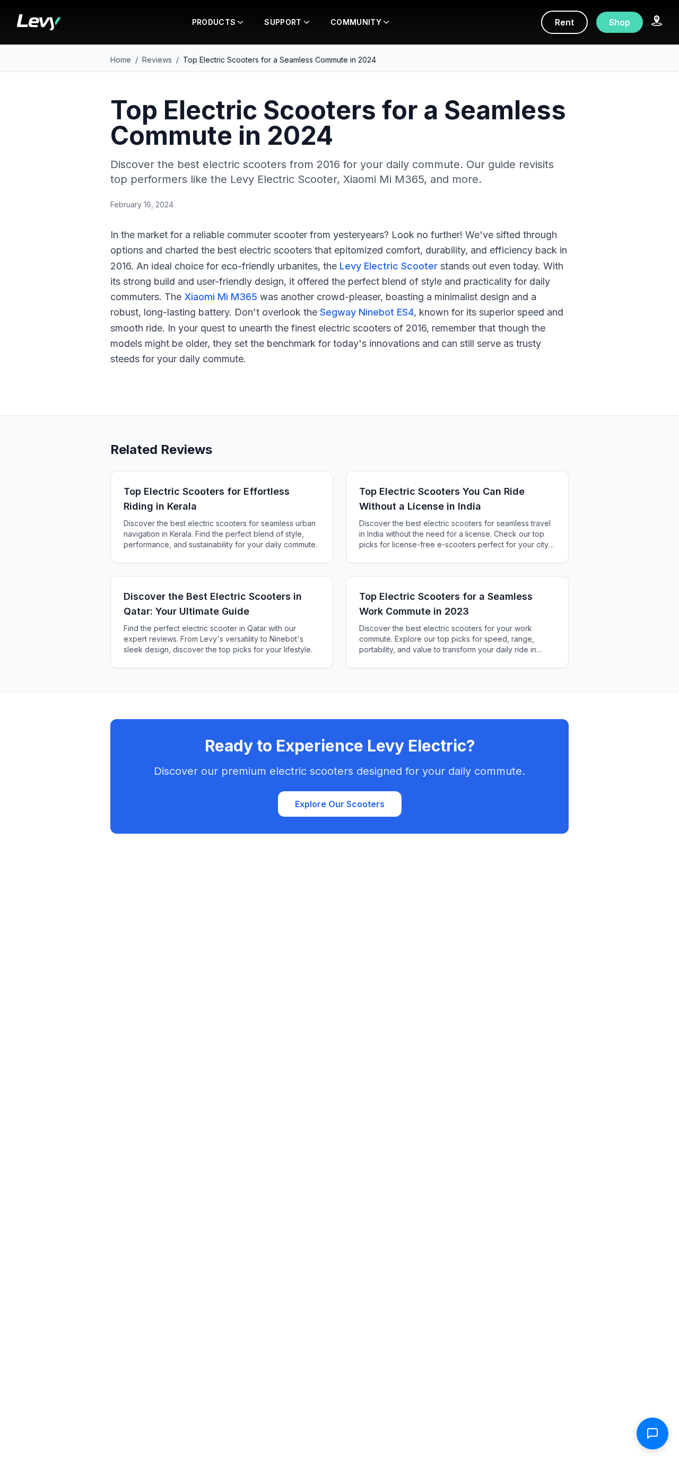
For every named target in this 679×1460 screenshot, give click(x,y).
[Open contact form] (652, 1433)
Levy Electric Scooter (389, 266)
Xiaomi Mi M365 (220, 296)
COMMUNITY (355, 22)
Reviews (157, 59)
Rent (564, 22)
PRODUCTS (214, 22)
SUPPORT (282, 22)
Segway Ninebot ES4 (367, 312)
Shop (619, 22)
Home (120, 59)
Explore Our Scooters (340, 804)
